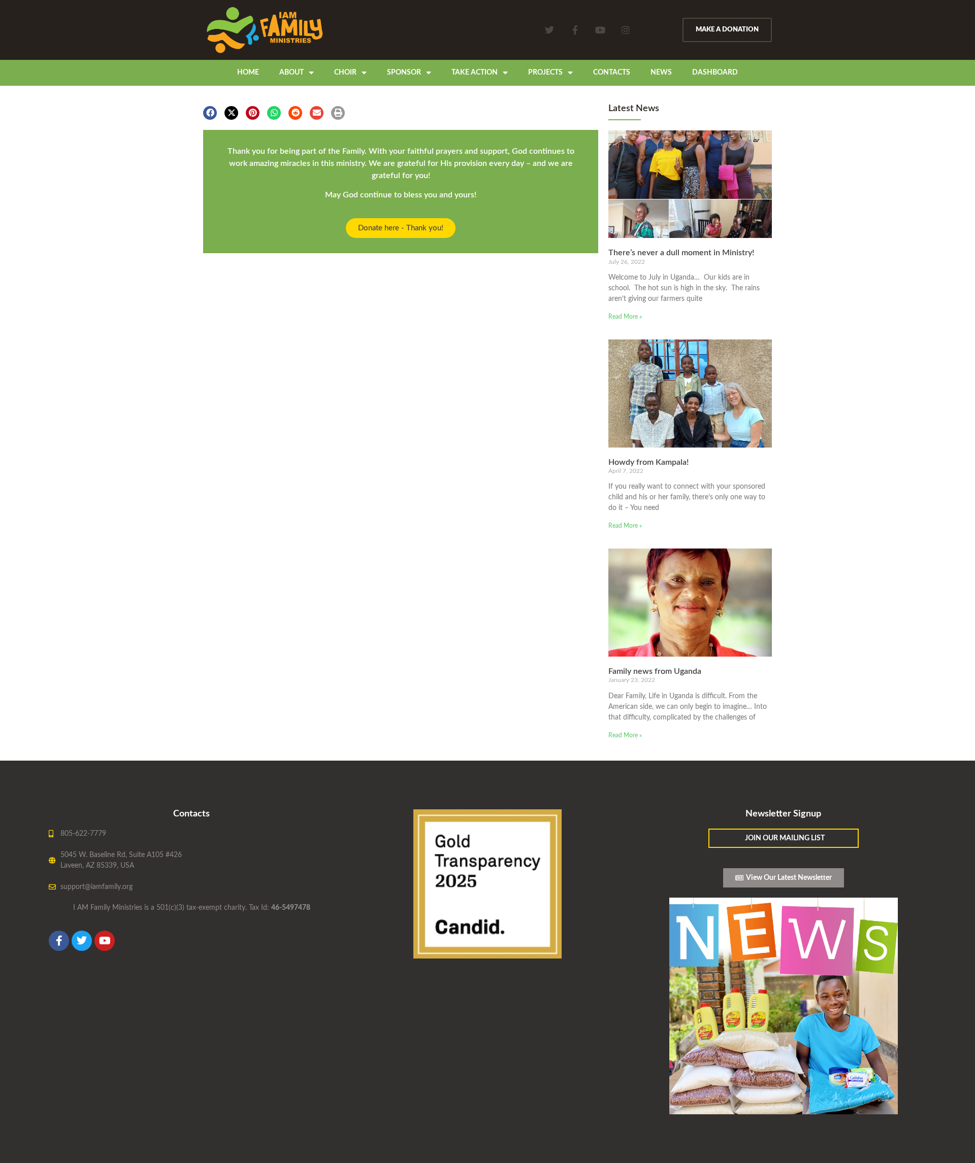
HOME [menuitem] (248, 72)
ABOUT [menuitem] (291, 72)
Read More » (625, 317)
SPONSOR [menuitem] (404, 72)
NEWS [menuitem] (661, 72)
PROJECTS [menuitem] (545, 72)
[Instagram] (625, 30)
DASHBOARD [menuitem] (715, 72)
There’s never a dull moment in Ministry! (681, 253)
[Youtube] (600, 30)
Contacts (191, 813)
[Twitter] (549, 30)
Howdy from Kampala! (648, 462)
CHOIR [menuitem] (345, 72)
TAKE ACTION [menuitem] (474, 72)
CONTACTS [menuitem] (611, 72)
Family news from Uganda (654, 671)
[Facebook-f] (575, 30)
